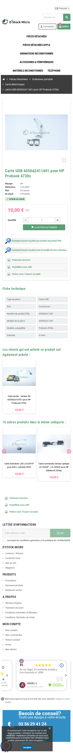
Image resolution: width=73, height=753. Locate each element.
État (7, 190)
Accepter (27, 747)
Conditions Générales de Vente (20, 617)
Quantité (12, 220)
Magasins (10, 567)
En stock (9, 194)
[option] (19, 387)
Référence (10, 187)
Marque (9, 183)
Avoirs (8, 644)
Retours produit (12, 639)
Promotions (10, 580)
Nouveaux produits (14, 585)
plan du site (10, 563)
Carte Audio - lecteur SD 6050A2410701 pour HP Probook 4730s (19, 399)
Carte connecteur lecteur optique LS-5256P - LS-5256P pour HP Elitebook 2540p (54, 467)
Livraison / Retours (14, 553)
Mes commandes (13, 635)
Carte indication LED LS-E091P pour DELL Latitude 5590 (19, 465)
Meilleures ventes (13, 590)
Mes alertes (11, 649)
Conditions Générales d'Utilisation (21, 612)
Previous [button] (4, 451)
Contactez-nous (12, 558)
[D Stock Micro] (16, 21)
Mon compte (11, 630)
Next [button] (69, 451)
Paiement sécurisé (14, 607)
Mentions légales (13, 603)
